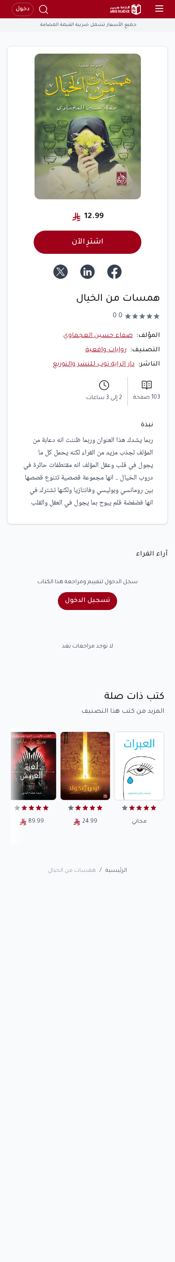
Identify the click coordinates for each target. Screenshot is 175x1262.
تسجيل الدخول (87, 601)
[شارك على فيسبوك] (114, 271)
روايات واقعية (106, 350)
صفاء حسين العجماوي (98, 336)
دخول (23, 9)
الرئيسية (116, 871)
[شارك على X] (60, 271)
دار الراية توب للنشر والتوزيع (94, 364)
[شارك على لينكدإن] (87, 271)
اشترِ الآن (87, 242)
